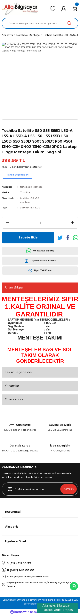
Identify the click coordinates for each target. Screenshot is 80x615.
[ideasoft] (18, 612)
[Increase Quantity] (72, 222)
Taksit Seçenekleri (19, 372)
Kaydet (69, 488)
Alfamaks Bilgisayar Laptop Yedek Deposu (58, 608)
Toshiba (25, 192)
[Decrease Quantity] (7, 222)
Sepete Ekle (28, 237)
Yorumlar (12, 386)
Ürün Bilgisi (14, 287)
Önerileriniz (14, 399)
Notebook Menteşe (31, 186)
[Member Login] (63, 9)
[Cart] (74, 9)
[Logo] (20, 8)
